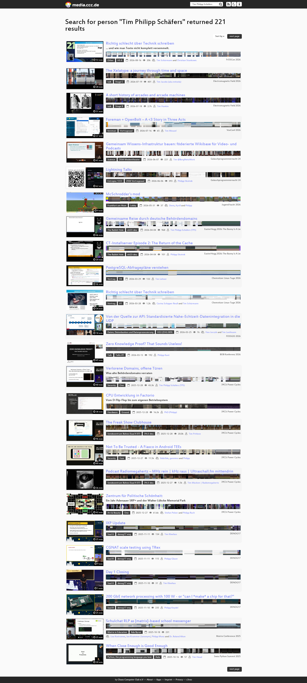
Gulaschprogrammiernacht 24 (226, 159)
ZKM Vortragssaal (135, 181)
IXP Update (115, 523)
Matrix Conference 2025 (228, 636)
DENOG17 (235, 533)
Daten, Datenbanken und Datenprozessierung (130, 332)
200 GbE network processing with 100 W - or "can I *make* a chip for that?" (170, 597)
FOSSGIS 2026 (233, 336)
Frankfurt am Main (116, 205)
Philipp (188, 205)
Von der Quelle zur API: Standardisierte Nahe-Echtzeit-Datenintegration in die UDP (173, 319)
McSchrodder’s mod (123, 194)
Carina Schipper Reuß (167, 303)
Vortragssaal (126, 131)
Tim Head (197, 657)
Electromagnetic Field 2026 (227, 81)
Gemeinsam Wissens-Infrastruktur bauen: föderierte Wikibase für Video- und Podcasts (171, 146)
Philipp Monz (158, 636)
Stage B (119, 106)
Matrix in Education (117, 632)
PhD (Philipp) (170, 412)
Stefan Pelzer (171, 513)
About (150, 680)
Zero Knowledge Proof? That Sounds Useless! (144, 344)
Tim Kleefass (171, 534)
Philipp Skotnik (185, 181)
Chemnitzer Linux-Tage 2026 (226, 278)
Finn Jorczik (211, 332)
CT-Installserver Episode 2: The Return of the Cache (149, 243)
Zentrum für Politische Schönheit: (134, 496)
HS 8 (119, 60)
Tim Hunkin (163, 106)
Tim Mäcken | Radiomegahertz (203, 483)
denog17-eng (124, 534)
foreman (111, 131)
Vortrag (111, 279)
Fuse (122, 458)
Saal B (110, 559)
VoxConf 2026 (234, 130)
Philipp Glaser (171, 559)
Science (111, 160)
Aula (157, 657)
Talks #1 (120, 355)
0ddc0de (164, 458)
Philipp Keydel (171, 608)
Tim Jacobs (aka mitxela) (169, 82)
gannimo (174, 458)
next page (234, 36)
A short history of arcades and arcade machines (145, 95)
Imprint (168, 680)
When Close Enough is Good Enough (137, 646)
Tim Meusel (170, 131)
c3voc (189, 680)
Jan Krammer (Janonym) (138, 636)
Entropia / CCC (114, 181)
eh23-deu (132, 230)
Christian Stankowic (187, 60)
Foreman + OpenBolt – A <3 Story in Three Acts (145, 120)
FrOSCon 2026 (233, 60)
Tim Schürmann (164, 60)
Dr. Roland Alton (177, 636)
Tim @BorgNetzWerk (184, 160)
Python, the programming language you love (129, 657)
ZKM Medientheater (129, 160)
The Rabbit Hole (115, 230)
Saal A (110, 534)
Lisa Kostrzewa (118, 636)
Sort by (219, 36)
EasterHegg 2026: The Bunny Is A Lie (222, 229)
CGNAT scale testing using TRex (133, 548)
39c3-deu (149, 434)
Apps (158, 680)
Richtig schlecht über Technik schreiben (140, 44)
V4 (120, 279)
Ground (125, 412)
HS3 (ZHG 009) (165, 332)
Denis (172, 205)
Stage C (119, 82)
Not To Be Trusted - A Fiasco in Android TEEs (143, 447)
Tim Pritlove (195, 434)
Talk (109, 355)
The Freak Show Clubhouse (129, 422)
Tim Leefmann (229, 332)
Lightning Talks (119, 170)
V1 (120, 303)
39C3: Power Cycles (231, 385)
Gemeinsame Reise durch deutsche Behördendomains (151, 219)
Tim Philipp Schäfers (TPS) (183, 230)
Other (110, 60)
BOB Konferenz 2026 (230, 354)
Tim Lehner (161, 279)
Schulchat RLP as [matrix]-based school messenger (148, 621)
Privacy (179, 680)
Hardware (112, 412)
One (122, 385)
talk (109, 82)
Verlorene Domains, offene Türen (134, 369)
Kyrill (178, 205)
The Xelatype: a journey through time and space (146, 71)
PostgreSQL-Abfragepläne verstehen (137, 268)
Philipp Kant (163, 355)
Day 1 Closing (117, 572)
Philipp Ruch (189, 513)
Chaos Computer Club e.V (130, 680)
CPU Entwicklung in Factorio (130, 396)
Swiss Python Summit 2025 (227, 656)
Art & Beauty (113, 513)
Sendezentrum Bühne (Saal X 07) (123, 434)
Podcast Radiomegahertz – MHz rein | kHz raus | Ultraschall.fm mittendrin (169, 471)
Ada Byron (136, 632)
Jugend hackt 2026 (231, 205)
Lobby (133, 205)
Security (111, 385)
